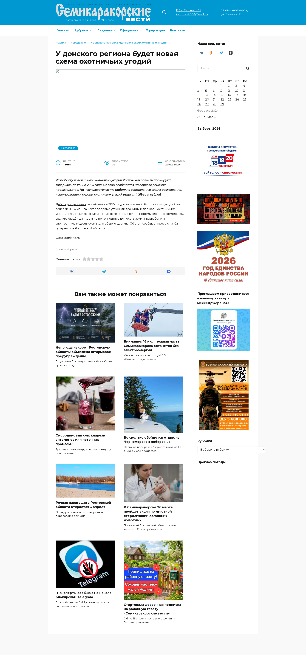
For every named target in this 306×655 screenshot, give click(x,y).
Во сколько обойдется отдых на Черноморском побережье (152, 440)
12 (198, 95)
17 (236, 95)
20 (207, 99)
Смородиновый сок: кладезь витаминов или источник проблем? (80, 439)
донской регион (69, 249)
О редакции (155, 30)
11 (244, 90)
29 (222, 104)
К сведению (68, 148)
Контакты (178, 30)
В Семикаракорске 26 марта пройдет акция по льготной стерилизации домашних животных (148, 513)
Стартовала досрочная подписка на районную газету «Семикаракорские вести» (152, 609)
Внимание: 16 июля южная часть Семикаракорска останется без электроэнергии (152, 346)
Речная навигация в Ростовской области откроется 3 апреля (83, 505)
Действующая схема (71, 204)
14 (214, 95)
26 (199, 104)
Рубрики (81, 30)
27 (207, 104)
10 (236, 90)
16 (229, 95)
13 (206, 95)
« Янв (201, 117)
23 (229, 99)
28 (214, 104)
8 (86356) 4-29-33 (188, 10)
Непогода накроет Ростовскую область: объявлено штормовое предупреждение (83, 352)
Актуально (106, 30)
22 (222, 99)
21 (214, 99)
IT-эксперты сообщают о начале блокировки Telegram (84, 595)
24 (237, 99)
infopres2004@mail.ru (192, 14)
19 (198, 99)
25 (244, 99)
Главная (62, 30)
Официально (130, 30)
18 (244, 95)
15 (221, 95)
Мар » (211, 117)
